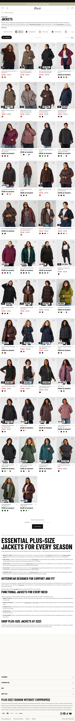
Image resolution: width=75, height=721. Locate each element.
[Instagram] (61, 713)
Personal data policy (6, 719)
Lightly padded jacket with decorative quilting (45, 111)
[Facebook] (64, 713)
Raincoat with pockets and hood (7, 308)
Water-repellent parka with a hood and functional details (45, 71)
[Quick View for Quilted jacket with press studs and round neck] (17, 150)
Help (2, 688)
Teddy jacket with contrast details (45, 189)
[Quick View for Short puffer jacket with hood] (17, 268)
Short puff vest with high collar (8, 228)
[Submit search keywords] (2, 12)
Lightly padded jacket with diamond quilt (64, 426)
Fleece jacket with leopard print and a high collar (45, 386)
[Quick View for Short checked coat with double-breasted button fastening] (36, 71)
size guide (16, 589)
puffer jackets (35, 559)
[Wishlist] (16, 44)
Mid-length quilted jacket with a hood (64, 71)
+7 (31, 154)
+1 (68, 77)
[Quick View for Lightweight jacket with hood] (17, 189)
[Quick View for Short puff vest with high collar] (17, 229)
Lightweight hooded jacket (26, 149)
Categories (4, 677)
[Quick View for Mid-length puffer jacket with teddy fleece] (36, 307)
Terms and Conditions (18, 719)
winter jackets (27, 602)
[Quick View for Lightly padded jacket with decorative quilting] (54, 110)
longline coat (21, 585)
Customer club (5, 682)
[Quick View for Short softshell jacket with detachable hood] (54, 347)
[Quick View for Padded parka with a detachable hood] (54, 465)
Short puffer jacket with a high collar (8, 347)
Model (72, 37)
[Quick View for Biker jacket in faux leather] (54, 229)
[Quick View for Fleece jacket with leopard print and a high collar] (54, 386)
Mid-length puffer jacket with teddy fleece (26, 308)
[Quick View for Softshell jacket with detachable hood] (73, 110)
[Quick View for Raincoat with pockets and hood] (17, 307)
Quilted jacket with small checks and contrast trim (26, 111)
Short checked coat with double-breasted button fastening (25, 71)
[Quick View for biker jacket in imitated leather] (73, 229)
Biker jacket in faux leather (45, 228)
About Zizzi (4, 694)
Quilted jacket (61, 386)
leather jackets (29, 563)
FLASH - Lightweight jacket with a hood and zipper (64, 150)
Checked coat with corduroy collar (7, 111)
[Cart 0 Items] (72, 8)
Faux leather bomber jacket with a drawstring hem (26, 229)
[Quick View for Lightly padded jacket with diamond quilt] (73, 426)
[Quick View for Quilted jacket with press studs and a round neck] (73, 189)
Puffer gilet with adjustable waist (64, 465)
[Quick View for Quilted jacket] (73, 386)
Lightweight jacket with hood (8, 189)
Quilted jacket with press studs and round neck (8, 150)
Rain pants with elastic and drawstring (64, 268)
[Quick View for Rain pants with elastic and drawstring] (73, 268)
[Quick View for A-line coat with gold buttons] (54, 307)
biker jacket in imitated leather (65, 228)
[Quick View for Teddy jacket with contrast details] (54, 189)
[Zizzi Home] (37, 8)
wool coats (35, 602)
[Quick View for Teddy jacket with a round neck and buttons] (17, 71)
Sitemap (34, 719)
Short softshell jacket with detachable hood (45, 347)
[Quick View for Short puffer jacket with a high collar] (17, 347)
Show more (4, 27)
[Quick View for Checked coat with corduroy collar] (17, 110)
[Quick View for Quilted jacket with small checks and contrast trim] (36, 110)
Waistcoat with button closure (8, 386)
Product (67, 37)
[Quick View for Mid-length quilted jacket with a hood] (73, 71)
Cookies (27, 719)
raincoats (49, 555)
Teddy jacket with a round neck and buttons (8, 71)
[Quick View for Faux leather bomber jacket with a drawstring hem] (36, 229)
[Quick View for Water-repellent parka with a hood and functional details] (54, 71)
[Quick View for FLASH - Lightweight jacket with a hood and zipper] (73, 150)
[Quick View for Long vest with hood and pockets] (36, 189)
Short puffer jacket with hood (8, 268)
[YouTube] (70, 713)
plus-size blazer (60, 24)
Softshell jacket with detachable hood (62, 111)
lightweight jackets (33, 572)
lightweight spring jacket (35, 24)
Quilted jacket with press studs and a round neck (65, 189)
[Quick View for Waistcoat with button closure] (17, 386)
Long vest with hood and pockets (26, 189)
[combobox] (37, 12)
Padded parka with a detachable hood (43, 465)
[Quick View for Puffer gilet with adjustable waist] (73, 465)
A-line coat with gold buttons (45, 307)
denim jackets (35, 568)
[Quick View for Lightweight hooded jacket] (36, 150)
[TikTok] (67, 713)
